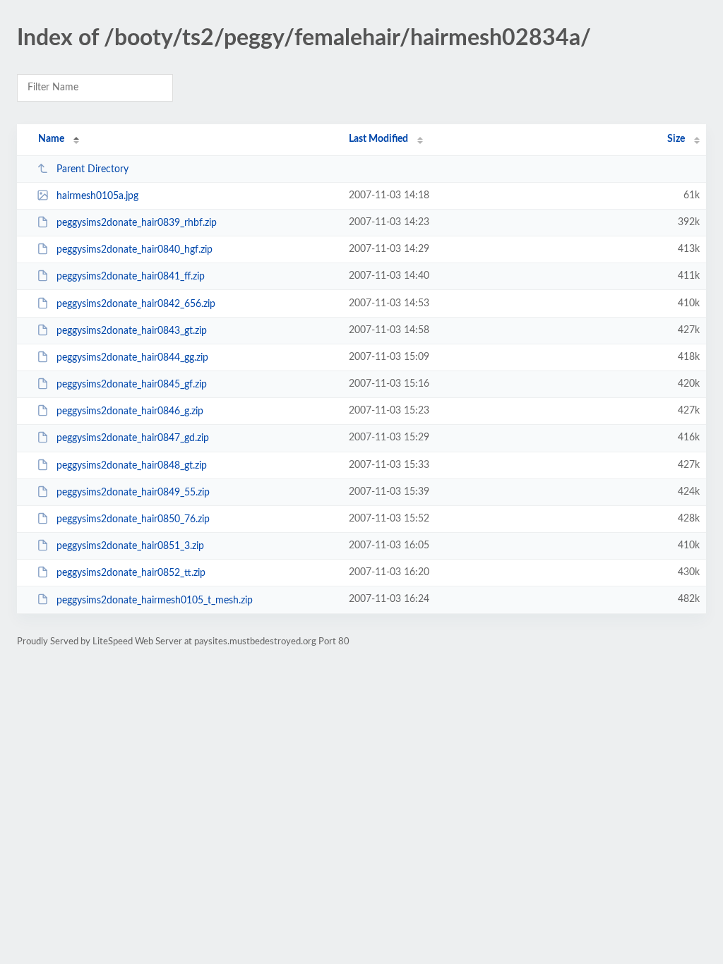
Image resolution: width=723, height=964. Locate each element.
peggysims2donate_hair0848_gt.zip (131, 466)
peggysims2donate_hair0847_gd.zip (132, 438)
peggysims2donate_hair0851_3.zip (130, 546)
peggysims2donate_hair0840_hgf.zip (134, 250)
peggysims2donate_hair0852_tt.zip (130, 573)
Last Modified (378, 139)
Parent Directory (92, 169)
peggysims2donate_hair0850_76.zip (133, 519)
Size (676, 139)
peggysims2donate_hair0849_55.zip (133, 493)
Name (51, 139)
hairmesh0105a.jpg (97, 196)
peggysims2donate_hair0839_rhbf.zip (136, 223)
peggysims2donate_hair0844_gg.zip (132, 358)
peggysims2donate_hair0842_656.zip (135, 304)
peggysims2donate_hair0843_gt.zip (131, 331)
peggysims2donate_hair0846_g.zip (129, 411)
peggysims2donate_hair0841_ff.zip (130, 277)
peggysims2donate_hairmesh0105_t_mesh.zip (154, 600)
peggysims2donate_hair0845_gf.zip (131, 385)
